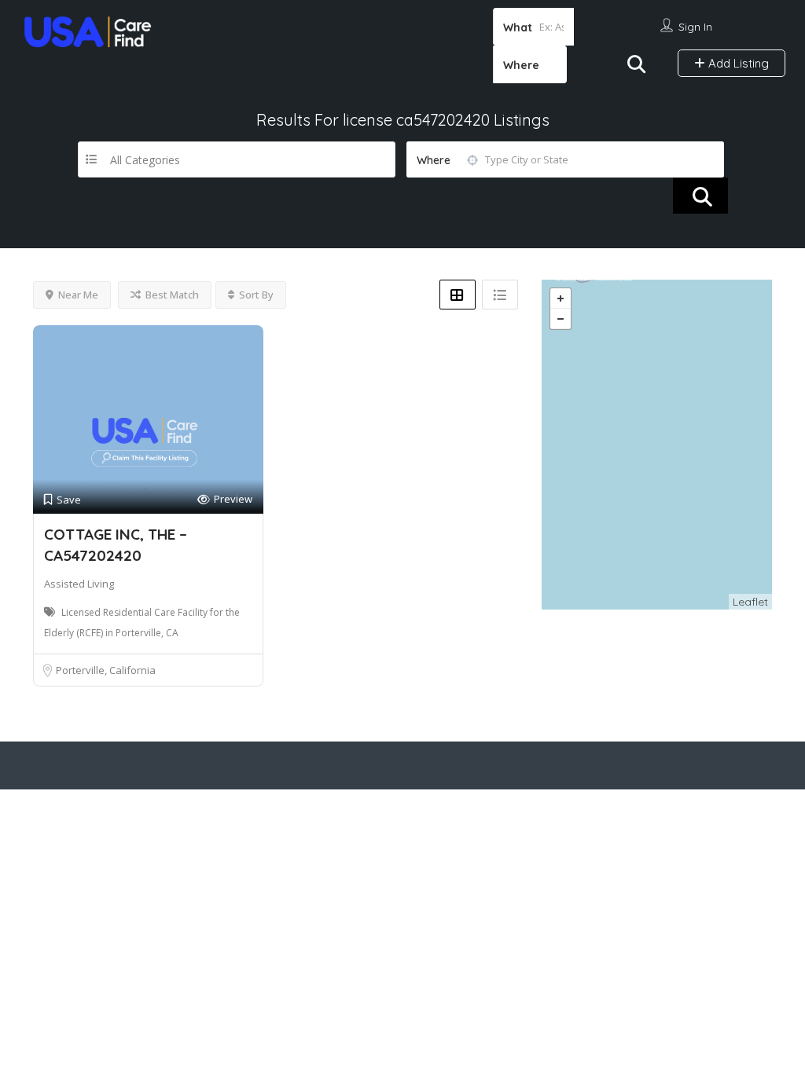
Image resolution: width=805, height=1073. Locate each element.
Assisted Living (79, 584)
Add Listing (737, 63)
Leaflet (750, 602)
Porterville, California (106, 670)
